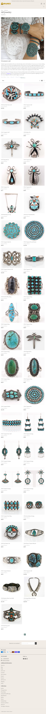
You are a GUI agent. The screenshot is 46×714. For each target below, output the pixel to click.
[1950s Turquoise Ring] (34, 285)
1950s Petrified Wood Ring (6, 296)
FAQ (2, 668)
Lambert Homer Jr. (4, 600)
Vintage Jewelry (4, 690)
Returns (2, 677)
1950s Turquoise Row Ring (6, 516)
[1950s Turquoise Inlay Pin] (11, 230)
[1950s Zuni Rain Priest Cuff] (11, 93)
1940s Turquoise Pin (28, 406)
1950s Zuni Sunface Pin (5, 543)
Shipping (2, 681)
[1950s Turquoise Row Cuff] (11, 422)
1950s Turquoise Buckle (5, 406)
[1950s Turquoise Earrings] (34, 422)
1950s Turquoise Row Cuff (6, 433)
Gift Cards (3, 670)
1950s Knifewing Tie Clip (6, 214)
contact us (8, 73)
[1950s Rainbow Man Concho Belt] (11, 587)
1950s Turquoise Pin (28, 159)
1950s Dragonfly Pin (5, 159)
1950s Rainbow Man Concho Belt (7, 598)
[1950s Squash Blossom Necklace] (34, 587)
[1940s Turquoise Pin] (34, 395)
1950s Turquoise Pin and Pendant (30, 242)
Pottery (2, 699)
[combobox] (23, 6)
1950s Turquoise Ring (28, 296)
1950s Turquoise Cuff (28, 104)
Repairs (2, 676)
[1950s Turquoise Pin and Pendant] (34, 230)
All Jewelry (6, 10)
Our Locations (3, 674)
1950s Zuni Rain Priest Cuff (6, 104)
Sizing (2, 683)
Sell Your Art (3, 679)
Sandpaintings (3, 700)
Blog (2, 667)
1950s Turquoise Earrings (28, 433)
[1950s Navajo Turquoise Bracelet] (34, 532)
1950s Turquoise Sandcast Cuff (7, 269)
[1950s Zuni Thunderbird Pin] (34, 203)
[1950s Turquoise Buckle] (11, 395)
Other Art (3, 704)
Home (2, 10)
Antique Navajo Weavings (5, 693)
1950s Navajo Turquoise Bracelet (30, 543)
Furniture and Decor (5, 702)
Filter (3, 80)
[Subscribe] (36, 643)
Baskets (2, 697)
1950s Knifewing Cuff (5, 625)
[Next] (25, 634)
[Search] (44, 6)
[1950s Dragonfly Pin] (11, 148)
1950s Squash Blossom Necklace (30, 598)
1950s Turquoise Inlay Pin (6, 242)
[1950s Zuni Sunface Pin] (11, 532)
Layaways (2, 672)
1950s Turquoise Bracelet (6, 570)
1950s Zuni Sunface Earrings (29, 516)
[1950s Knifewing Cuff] (11, 614)
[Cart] (41, 3)
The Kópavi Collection (5, 706)
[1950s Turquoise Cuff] (34, 93)
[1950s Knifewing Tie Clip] (11, 203)
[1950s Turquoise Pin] (34, 148)
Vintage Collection (4, 106)
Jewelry (2, 688)
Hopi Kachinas (3, 695)
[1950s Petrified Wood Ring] (11, 285)
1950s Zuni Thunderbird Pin (29, 214)
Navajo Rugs (3, 691)
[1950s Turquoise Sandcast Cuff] (11, 258)
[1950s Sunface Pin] (34, 121)
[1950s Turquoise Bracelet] (11, 559)
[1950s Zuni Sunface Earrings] (34, 504)
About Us (3, 665)
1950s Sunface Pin (27, 132)
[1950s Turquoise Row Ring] (11, 504)
